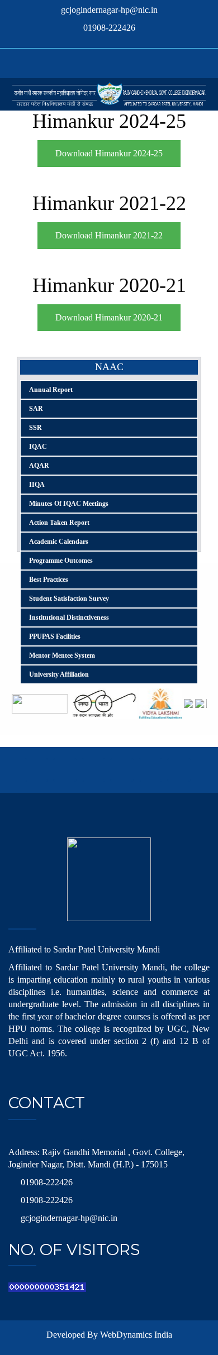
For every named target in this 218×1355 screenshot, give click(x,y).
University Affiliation (59, 674)
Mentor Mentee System (62, 655)
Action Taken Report (59, 522)
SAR (36, 409)
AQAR (39, 466)
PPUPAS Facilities (54, 636)
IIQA (37, 485)
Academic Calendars (58, 541)
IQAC (38, 447)
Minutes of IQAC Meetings (68, 503)
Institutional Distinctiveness (69, 617)
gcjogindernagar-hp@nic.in (109, 10)
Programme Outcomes (61, 560)
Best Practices (48, 579)
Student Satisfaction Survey (69, 598)
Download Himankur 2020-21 (109, 317)
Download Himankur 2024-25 (109, 153)
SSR (35, 428)
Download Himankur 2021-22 (109, 235)
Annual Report (51, 390)
